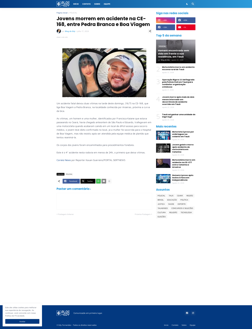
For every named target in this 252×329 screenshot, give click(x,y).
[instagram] (193, 313)
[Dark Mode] (187, 4)
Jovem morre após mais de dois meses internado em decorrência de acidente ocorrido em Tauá (178, 100)
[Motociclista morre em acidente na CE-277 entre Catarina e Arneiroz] (163, 163)
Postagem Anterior (66, 214)
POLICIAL (73, 13)
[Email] (103, 181)
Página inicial (62, 13)
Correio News (64, 160)
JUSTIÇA (161, 204)
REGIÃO (190, 195)
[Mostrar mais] (109, 181)
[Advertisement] (175, 261)
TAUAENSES (163, 208)
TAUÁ (171, 195)
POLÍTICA (184, 200)
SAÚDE (171, 204)
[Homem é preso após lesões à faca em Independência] (163, 178)
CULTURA (162, 212)
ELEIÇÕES (162, 216)
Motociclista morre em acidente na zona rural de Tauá (178, 68)
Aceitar (22, 321)
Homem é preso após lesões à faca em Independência (182, 177)
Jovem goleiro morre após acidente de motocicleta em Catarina (183, 148)
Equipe (107, 4)
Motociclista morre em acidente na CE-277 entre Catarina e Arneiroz (183, 163)
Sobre (97, 4)
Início (76, 4)
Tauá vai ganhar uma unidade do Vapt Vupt (178, 115)
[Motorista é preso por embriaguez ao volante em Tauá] (163, 135)
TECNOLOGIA (186, 212)
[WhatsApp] (98, 181)
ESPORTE (182, 204)
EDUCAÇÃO (172, 200)
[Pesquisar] (192, 3)
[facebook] (187, 313)
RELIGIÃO (173, 212)
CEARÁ (180, 195)
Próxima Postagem (143, 214)
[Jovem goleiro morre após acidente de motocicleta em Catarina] (163, 148)
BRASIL (161, 200)
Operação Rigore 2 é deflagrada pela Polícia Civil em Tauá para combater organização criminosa (178, 83)
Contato (86, 4)
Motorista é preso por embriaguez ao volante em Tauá (183, 134)
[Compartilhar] (150, 31)
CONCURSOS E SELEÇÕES (182, 208)
